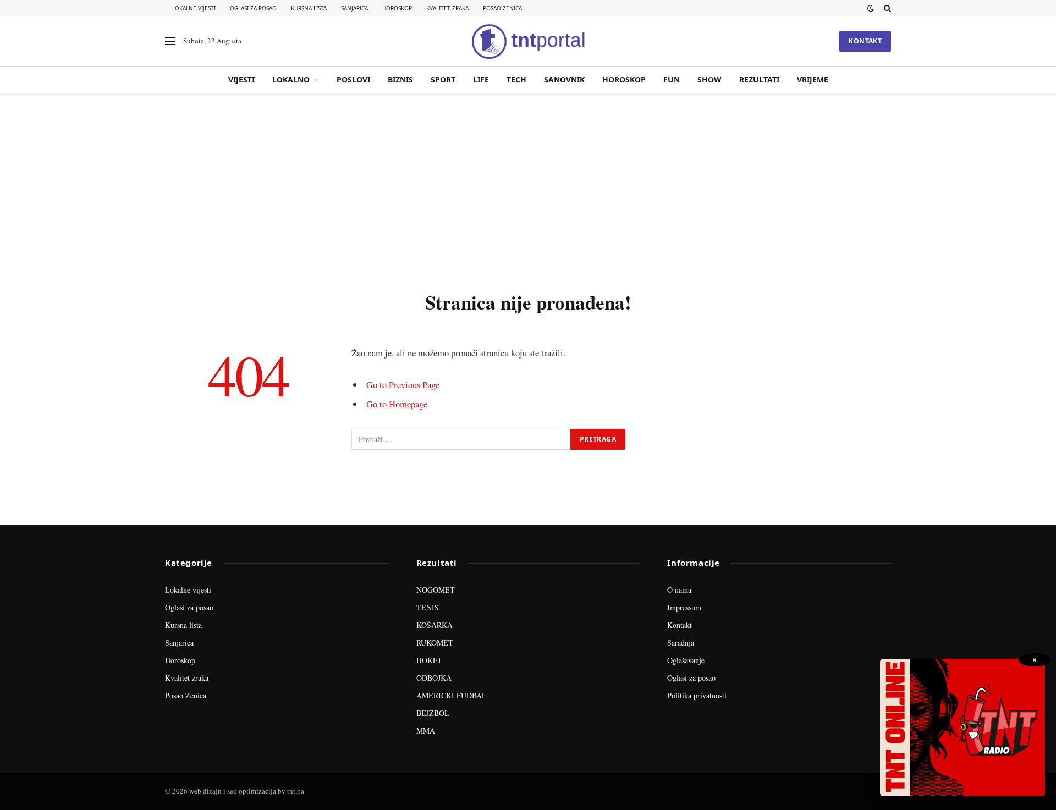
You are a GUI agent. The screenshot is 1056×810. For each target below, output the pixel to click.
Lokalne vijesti (194, 8)
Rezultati (759, 79)
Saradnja (680, 642)
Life (481, 79)
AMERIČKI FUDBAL (451, 695)
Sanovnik (564, 79)
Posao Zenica (502, 8)
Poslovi (353, 79)
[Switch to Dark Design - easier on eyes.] (871, 8)
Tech (516, 79)
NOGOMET (435, 590)
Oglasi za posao (253, 8)
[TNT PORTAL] (528, 41)
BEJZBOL (432, 713)
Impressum (684, 607)
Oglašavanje (686, 660)
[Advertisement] (528, 190)
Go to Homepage (396, 404)
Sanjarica (354, 8)
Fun (671, 79)
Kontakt (865, 41)
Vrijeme (812, 79)
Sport (443, 79)
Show (709, 79)
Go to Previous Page (402, 384)
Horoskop (397, 8)
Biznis (400, 79)
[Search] (886, 8)
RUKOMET (434, 642)
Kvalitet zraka (447, 8)
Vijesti (241, 79)
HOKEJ (428, 660)
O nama (679, 590)
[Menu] (170, 41)
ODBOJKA (434, 678)
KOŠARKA (434, 625)
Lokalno (291, 79)
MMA (425, 730)
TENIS (427, 607)
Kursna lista (309, 8)
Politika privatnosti (697, 695)
